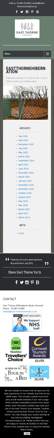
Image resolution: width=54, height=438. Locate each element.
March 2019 (24, 177)
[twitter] (21, 11)
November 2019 (26, 173)
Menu (7, 53)
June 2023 (23, 169)
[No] (50, 412)
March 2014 (24, 217)
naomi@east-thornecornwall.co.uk (20, 311)
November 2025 (26, 144)
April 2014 (23, 213)
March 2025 (24, 156)
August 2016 (24, 197)
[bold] (37, 11)
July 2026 (23, 136)
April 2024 (23, 164)
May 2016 (23, 201)
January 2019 (25, 181)
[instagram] (27, 11)
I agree (27, 433)
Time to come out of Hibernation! (21, 81)
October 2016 (25, 193)
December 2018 (26, 185)
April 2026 (23, 140)
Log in (21, 233)
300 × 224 (40, 78)
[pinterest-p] (32, 11)
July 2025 (23, 148)
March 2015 (24, 209)
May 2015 (23, 205)
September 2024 (26, 160)
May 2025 (23, 152)
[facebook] (16, 11)
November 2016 (26, 189)
